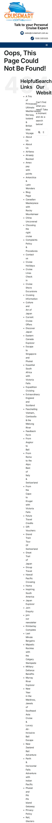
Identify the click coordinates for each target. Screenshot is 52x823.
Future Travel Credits (29, 519)
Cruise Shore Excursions (31, 288)
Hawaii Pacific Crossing (30, 578)
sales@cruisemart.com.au (36, 33)
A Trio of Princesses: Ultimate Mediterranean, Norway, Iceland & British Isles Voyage (33, 114)
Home (29, 585)
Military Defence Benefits (30, 670)
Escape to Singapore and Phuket (31, 354)
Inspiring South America (30, 593)
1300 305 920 (41, 38)
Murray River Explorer (30, 681)
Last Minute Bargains (30, 637)
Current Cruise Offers (29, 321)
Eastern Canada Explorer (30, 339)
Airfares (30, 151)
